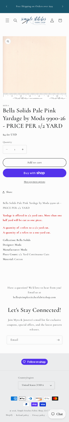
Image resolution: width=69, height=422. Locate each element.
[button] (7, 20)
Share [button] (9, 191)
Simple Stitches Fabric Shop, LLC (32, 410)
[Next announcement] (62, 6)
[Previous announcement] (6, 6)
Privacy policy (38, 415)
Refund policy (22, 415)
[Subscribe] (58, 340)
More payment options (34, 181)
